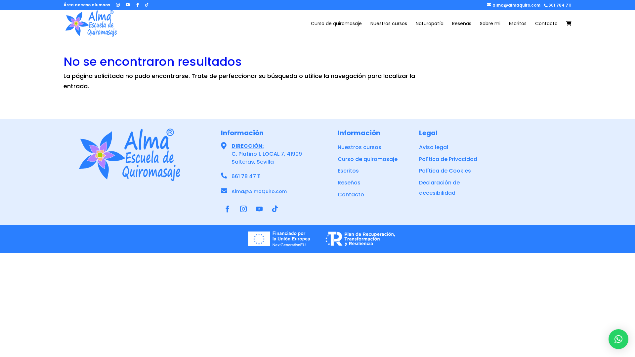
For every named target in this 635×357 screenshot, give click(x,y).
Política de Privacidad (448, 159)
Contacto (546, 24)
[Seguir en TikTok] (275, 209)
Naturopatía (430, 24)
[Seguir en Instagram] (243, 209)
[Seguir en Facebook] (227, 209)
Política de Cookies (445, 171)
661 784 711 (560, 5)
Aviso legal (433, 147)
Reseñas (461, 24)
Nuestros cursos (388, 24)
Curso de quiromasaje (336, 24)
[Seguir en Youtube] (259, 209)
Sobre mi (490, 24)
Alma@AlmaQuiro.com (259, 191)
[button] (618, 339)
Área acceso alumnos (87, 5)
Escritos (518, 24)
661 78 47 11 (246, 176)
